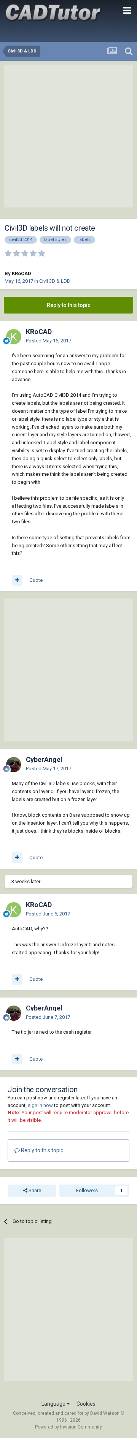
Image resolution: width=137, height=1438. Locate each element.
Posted (48, 341)
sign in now (40, 1105)
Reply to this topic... (43, 1150)
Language (54, 1404)
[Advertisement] (68, 136)
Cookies (86, 1404)
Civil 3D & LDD (54, 281)
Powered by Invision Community (68, 1427)
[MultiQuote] (17, 580)
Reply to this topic (69, 305)
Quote (36, 580)
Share (34, 1190)
